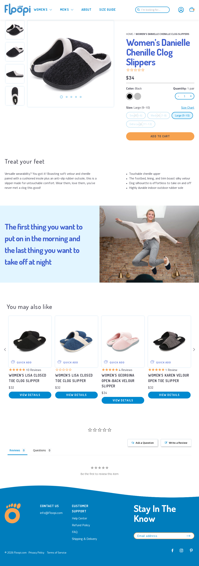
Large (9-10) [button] (184, 115)
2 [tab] (66, 97)
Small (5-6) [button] (137, 115)
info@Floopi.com (51, 512)
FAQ (75, 532)
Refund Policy (81, 525)
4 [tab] (76, 97)
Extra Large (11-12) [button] (142, 124)
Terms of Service (56, 552)
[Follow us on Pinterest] (190, 552)
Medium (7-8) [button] (160, 115)
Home (129, 34)
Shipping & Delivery (84, 538)
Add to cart (160, 136)
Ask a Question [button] (145, 442)
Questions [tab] (39, 450)
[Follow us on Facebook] (172, 552)
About (86, 10)
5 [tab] (80, 97)
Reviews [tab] (15, 450)
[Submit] (139, 9)
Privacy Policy (36, 552)
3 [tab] (71, 97)
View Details (30, 395)
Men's (64, 10)
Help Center (79, 518)
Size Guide (107, 10)
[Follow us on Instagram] (181, 552)
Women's (41, 10)
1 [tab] (61, 97)
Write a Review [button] (178, 442)
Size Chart (187, 107)
